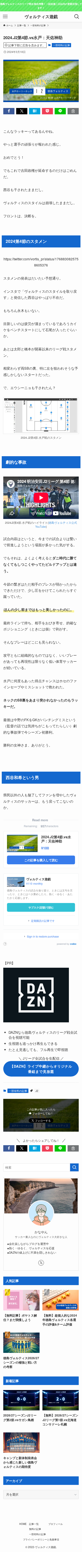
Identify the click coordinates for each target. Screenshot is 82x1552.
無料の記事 (35, 1529)
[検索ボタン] (77, 16)
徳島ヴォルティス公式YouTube (56, 525)
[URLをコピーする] (73, 111)
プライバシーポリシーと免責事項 (41, 1539)
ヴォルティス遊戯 (41, 17)
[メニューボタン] (5, 16)
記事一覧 (34, 1524)
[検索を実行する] (74, 1167)
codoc (73, 943)
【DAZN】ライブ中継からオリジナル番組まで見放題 (41, 1069)
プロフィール (55, 1524)
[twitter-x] (41, 1263)
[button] (8, 111)
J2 (36, 1091)
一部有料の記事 (61, 45)
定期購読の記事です (43, 920)
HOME (23, 1524)
